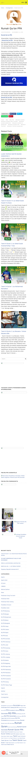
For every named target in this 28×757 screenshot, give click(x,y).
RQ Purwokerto (11, 720)
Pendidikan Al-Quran (6, 604)
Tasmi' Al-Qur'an (21, 736)
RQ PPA (12, 713)
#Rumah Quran (20, 120)
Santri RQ (12, 734)
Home (2, 7)
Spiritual (3, 691)
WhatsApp (5, 116)
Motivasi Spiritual (5, 589)
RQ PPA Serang (5, 681)
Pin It (11, 116)
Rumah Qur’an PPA (7, 40)
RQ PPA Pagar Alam (6, 666)
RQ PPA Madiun (5, 660)
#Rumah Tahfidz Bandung (15, 126)
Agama (3, 577)
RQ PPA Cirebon (5, 629)
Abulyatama (3, 705)
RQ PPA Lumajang (5, 657)
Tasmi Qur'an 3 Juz (6, 740)
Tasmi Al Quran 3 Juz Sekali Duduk (17, 738)
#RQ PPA (11, 120)
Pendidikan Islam (5, 607)
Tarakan (11, 736)
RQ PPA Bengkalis (5, 623)
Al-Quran (3, 583)
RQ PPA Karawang (5, 648)
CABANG (3, 586)
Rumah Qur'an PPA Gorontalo (7, 723)
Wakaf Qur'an (10, 744)
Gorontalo (16, 705)
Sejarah (3, 688)
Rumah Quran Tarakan (18, 731)
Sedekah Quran (18, 734)
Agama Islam (4, 580)
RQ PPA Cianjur (5, 626)
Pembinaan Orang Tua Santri (8, 595)
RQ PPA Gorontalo (5, 638)
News (2, 592)
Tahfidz (7, 736)
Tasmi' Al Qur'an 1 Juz (5, 738)
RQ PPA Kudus (4, 651)
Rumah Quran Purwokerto (7, 731)
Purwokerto (12, 710)
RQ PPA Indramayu (5, 641)
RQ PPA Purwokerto (6, 678)
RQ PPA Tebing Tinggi (6, 685)
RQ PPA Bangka (5, 614)
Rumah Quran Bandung (12, 726)
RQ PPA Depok (4, 632)
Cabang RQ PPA (10, 705)
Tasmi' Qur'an (4, 694)
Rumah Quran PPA (15, 730)
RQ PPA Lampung (5, 654)
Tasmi (15, 736)
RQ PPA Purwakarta (6, 675)
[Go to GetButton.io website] (3, 755)
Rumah (22, 720)
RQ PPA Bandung (5, 611)
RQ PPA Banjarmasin (6, 617)
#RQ (7, 120)
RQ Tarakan (17, 720)
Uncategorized (9, 7)
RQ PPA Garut (4, 635)
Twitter (20, 113)
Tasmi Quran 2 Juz (12, 742)
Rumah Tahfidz (5, 734)
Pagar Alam (23, 705)
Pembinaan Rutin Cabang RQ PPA (10, 707)
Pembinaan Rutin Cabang (7, 601)
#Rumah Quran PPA (13, 124)
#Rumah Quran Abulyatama (9, 121)
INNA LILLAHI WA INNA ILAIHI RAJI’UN (10, 563)
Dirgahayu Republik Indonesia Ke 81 (10, 569)
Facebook (13, 113)
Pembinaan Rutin (5, 598)
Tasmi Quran (17, 740)
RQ (20, 710)
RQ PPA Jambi (4, 645)
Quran (17, 710)
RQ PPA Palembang (6, 669)
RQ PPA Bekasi (4, 620)
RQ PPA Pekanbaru (5, 672)
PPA (7, 710)
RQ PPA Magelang (5, 663)
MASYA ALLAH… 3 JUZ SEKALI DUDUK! (11, 566)
